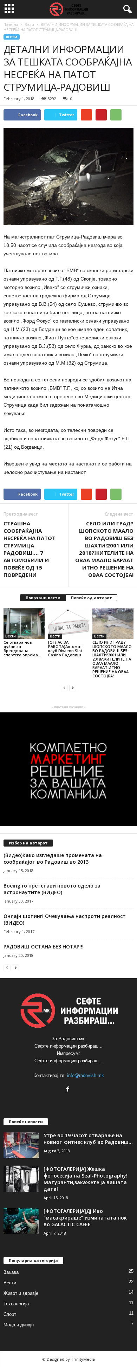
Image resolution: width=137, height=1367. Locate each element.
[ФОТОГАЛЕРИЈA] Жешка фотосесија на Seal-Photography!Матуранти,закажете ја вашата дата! (86, 1179)
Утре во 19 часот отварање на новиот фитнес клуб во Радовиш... (88, 1138)
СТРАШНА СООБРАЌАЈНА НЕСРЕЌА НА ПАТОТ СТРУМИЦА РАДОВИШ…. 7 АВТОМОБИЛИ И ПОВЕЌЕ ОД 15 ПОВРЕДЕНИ (30, 549)
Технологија (16, 1303)
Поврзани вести (43, 597)
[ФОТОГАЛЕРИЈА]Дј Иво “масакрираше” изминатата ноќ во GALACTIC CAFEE (85, 1218)
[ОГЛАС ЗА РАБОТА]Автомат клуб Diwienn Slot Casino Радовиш (65, 648)
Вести (11, 37)
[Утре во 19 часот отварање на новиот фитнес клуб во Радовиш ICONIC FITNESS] (21, 1145)
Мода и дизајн (19, 1324)
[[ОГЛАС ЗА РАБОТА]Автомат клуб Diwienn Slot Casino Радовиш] (68, 623)
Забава (11, 1272)
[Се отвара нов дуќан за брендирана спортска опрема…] (24, 623)
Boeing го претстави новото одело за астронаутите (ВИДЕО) (52, 889)
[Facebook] (68, 1089)
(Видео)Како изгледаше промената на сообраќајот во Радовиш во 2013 (53, 858)
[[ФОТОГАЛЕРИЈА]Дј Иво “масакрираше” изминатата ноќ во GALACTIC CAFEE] (21, 1221)
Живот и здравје (21, 1293)
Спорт (10, 1314)
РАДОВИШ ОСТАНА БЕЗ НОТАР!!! (44, 946)
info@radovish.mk (85, 1075)
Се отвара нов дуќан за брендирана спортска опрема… (22, 648)
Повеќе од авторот (91, 597)
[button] (126, 9)
